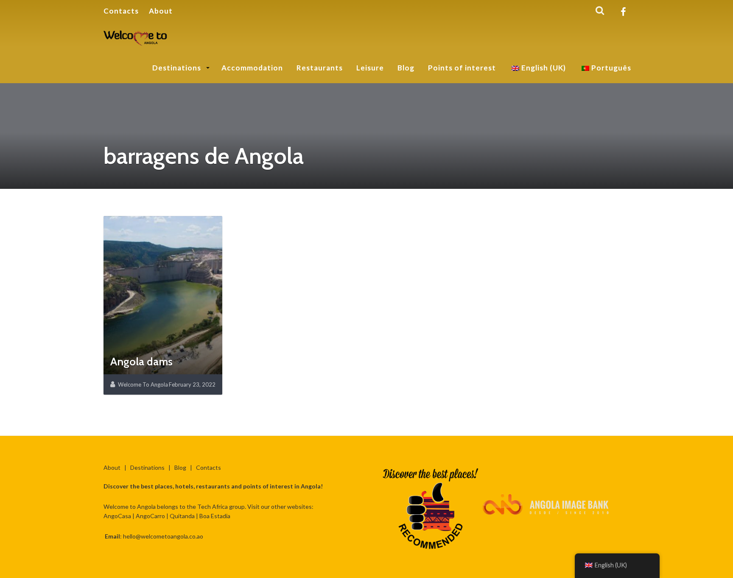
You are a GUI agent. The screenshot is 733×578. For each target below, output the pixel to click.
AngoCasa (117, 515)
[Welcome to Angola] (135, 36)
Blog (405, 67)
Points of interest (462, 67)
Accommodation (252, 67)
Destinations (177, 67)
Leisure (370, 67)
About (161, 10)
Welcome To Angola (143, 384)
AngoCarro (150, 515)
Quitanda (182, 515)
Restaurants (320, 67)
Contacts (121, 10)
